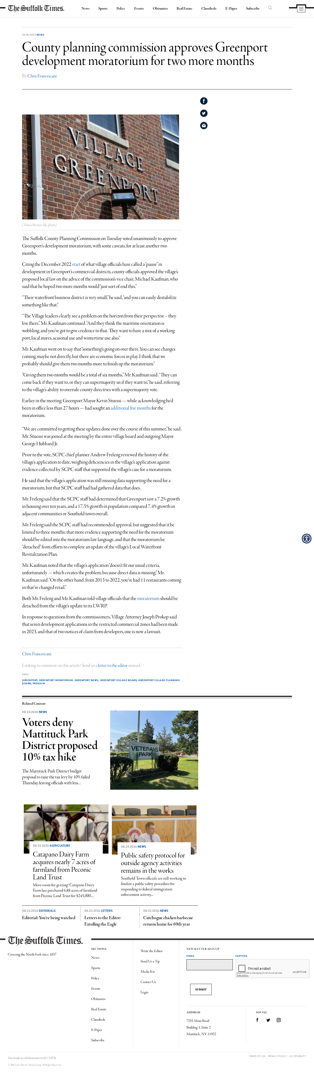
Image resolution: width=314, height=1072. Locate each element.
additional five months (131, 408)
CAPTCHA (241, 955)
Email (190, 955)
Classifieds (208, 8)
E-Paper (231, 8)
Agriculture (60, 845)
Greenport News (87, 680)
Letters (107, 910)
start (76, 264)
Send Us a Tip (150, 961)
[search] (270, 8)
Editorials (47, 910)
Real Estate (184, 8)
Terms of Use (257, 1056)
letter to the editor (113, 666)
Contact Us (148, 982)
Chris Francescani (42, 76)
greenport (30, 680)
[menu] (301, 9)
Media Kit (148, 971)
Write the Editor (152, 951)
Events (139, 8)
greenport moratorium (56, 680)
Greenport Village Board (118, 680)
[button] (307, 538)
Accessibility (297, 1056)
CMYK (51, 1058)
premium (39, 683)
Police (121, 8)
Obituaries (160, 8)
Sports (102, 8)
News (85, 8)
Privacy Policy (277, 1056)
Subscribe (253, 8)
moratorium (148, 598)
